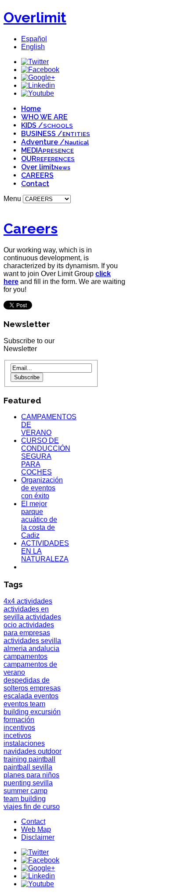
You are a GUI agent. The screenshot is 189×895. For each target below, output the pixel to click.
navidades (21, 751)
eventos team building (24, 707)
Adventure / (55, 142)
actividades (34, 601)
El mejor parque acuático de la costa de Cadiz (39, 519)
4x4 (10, 601)
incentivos (19, 727)
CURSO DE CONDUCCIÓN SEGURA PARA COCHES (45, 456)
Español (34, 39)
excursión (45, 711)
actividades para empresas (29, 628)
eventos (46, 696)
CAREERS (37, 175)
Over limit (45, 167)
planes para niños (31, 775)
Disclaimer (38, 837)
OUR (48, 159)
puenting (18, 783)
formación (19, 719)
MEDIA (47, 150)
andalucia (44, 648)
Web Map (36, 829)
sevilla (43, 783)
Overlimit (35, 17)
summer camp (25, 790)
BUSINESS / (55, 133)
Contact (35, 184)
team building (25, 798)
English (33, 46)
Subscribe (27, 377)
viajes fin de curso (32, 806)
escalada (19, 696)
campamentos (25, 656)
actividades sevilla (32, 640)
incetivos (17, 735)
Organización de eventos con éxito (42, 488)
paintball (42, 759)
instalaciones (24, 743)
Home (31, 108)
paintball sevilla (28, 767)
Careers (31, 228)
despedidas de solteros (27, 684)
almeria (16, 648)
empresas (45, 688)
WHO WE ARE (44, 117)
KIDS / (47, 125)
